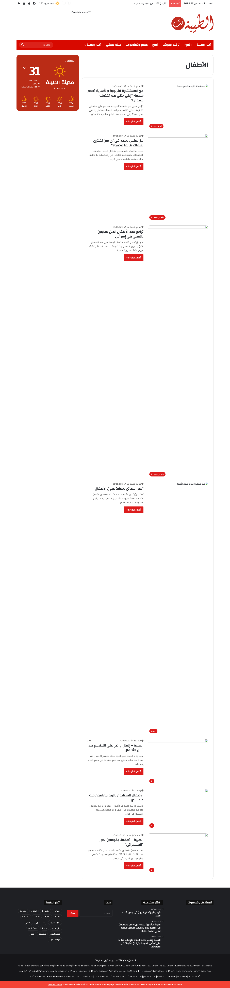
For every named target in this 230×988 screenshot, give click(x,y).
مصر (32, 934)
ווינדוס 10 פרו (108, 966)
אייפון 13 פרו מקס (167, 971)
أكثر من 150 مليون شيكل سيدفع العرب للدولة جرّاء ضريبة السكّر (137, 3)
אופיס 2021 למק (139, 966)
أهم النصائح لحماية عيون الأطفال (119, 488)
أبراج (155, 45)
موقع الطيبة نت (134, 86)
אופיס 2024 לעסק (37, 977)
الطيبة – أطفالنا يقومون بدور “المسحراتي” (121, 842)
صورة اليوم (33, 928)
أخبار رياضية (94, 45)
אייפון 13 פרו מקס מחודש (127, 971)
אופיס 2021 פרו (166, 966)
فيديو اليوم (55, 934)
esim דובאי (182, 977)
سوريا (44, 928)
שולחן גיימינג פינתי (184, 971)
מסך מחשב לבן (149, 977)
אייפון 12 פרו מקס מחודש (66, 971)
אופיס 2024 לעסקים (84, 977)
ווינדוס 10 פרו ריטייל (80, 966)
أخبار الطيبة (203, 45)
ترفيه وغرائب (170, 45)
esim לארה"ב (31, 971)
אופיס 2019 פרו (193, 966)
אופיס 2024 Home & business (60, 977)
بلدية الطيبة (55, 922)
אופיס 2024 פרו (101, 977)
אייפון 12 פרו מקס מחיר (88, 971)
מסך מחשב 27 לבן (134, 977)
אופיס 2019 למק (123, 966)
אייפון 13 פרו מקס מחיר (149, 971)
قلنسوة (42, 934)
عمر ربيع (137, 741)
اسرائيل (57, 911)
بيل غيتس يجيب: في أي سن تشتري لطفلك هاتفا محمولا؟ (118, 142)
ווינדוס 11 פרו (96, 966)
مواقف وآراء (55, 939)
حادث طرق (40, 922)
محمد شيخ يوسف (133, 835)
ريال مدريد (56, 928)
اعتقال (34, 911)
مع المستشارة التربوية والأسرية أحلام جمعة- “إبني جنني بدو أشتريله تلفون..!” (115, 95)
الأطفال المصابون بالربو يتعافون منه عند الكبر (116, 797)
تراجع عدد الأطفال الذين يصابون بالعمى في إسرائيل (120, 234)
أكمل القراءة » (133, 121)
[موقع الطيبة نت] (192, 23)
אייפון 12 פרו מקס (107, 971)
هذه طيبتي (113, 45)
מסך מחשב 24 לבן (117, 977)
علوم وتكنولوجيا (137, 45)
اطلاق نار (45, 911)
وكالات (138, 790)
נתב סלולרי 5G (47, 966)
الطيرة (47, 917)
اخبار (189, 45)
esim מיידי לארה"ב (46, 971)
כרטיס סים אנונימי (32, 966)
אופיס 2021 (153, 966)
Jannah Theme (55, 984)
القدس (37, 917)
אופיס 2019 (180, 966)
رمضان (28, 922)
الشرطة (23, 911)
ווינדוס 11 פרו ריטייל (62, 966)
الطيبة (57, 917)
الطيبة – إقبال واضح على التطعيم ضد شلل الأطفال (116, 747)
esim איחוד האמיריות (166, 977)
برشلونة (25, 917)
